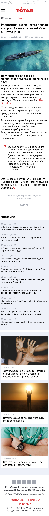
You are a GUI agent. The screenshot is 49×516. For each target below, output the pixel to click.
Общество (6, 18)
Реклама (25, 504)
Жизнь (20, 18)
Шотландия (14, 196)
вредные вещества (31, 196)
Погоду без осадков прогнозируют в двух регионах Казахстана (24, 419)
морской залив (25, 199)
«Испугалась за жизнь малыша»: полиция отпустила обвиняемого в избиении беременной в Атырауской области (24, 374)
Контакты (17, 500)
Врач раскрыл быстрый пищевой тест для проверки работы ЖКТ (22, 463)
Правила (34, 500)
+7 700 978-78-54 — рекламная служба (24, 494)
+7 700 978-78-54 (39, 2)
